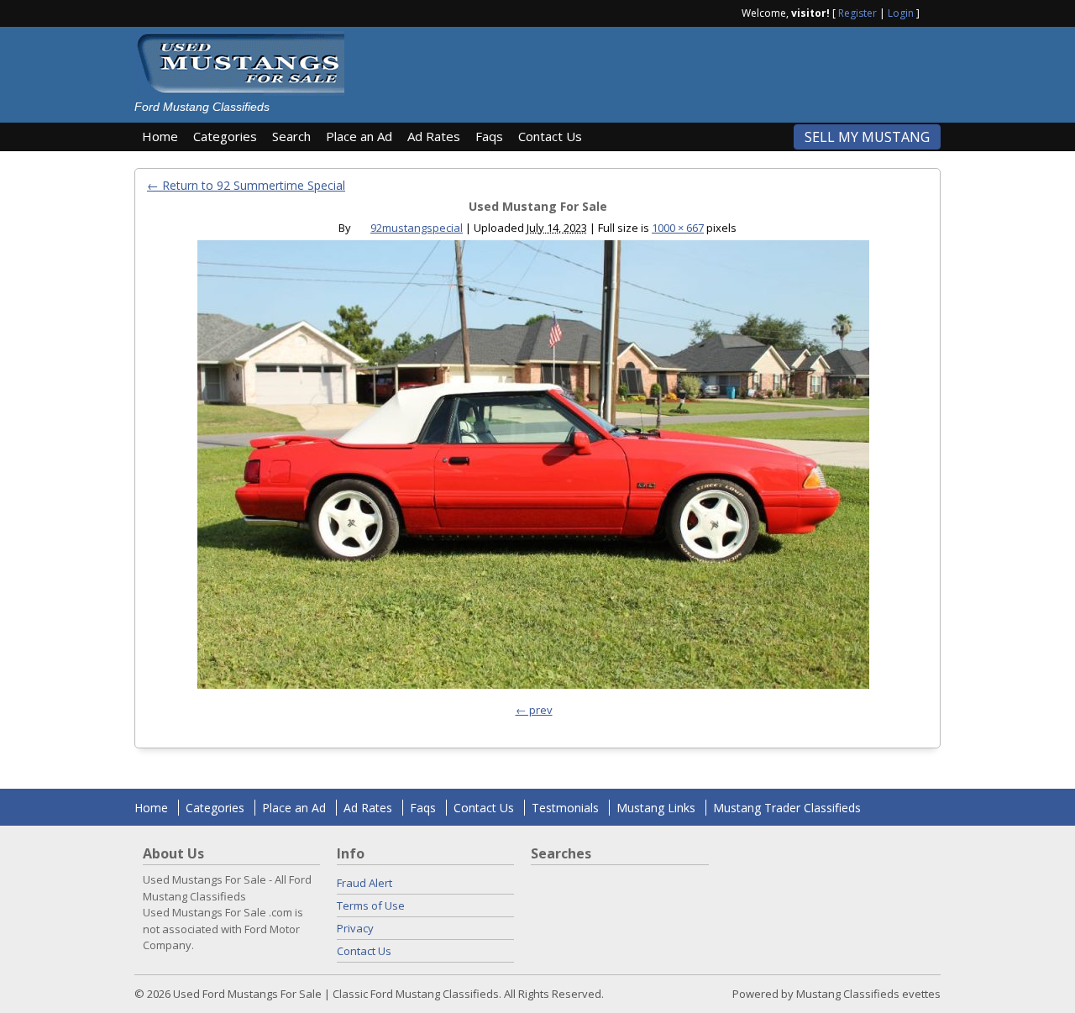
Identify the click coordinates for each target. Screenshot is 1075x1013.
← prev (534, 709)
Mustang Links (655, 808)
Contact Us (550, 136)
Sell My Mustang (867, 137)
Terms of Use (371, 905)
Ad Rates (433, 136)
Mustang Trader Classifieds (787, 808)
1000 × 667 (678, 227)
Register (857, 13)
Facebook (934, 11)
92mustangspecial (416, 227)
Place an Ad (359, 136)
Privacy (355, 928)
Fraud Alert (364, 882)
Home (160, 136)
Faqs (489, 136)
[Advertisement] (650, 69)
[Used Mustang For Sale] (533, 468)
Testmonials (565, 808)
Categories (225, 136)
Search (291, 136)
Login (901, 13)
